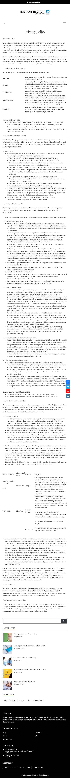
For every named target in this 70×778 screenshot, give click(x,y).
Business (13, 700)
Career (21, 700)
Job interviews (38, 700)
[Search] (64, 621)
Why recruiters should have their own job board (30, 669)
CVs (28, 700)
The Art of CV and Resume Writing (25, 658)
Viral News (36, 775)
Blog (5, 700)
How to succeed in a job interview (25, 681)
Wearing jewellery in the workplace (25, 634)
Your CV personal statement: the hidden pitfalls (29, 646)
